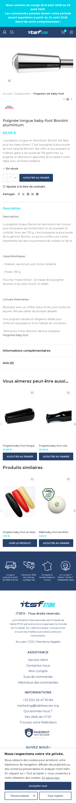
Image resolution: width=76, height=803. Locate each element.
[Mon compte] (4, 32)
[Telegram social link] (37, 194)
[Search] (12, 32)
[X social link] (23, 194)
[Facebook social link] (19, 194)
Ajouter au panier (36, 177)
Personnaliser (20, 795)
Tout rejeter (55, 795)
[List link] (38, 660)
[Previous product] (64, 99)
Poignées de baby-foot (49, 93)
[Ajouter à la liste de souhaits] (32, 393)
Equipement (23, 93)
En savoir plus (50, 777)
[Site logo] (38, 32)
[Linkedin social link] (32, 194)
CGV (31, 641)
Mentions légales (48, 641)
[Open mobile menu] (71, 32)
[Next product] (71, 99)
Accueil (7, 93)
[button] (20, 456)
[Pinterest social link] (28, 194)
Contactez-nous (65, 580)
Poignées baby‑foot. (16, 335)
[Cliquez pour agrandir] (9, 80)
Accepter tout (38, 786)
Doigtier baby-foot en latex (19, 532)
